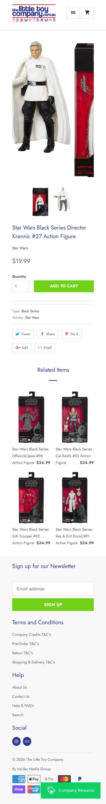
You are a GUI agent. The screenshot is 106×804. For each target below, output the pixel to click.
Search (17, 714)
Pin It (74, 334)
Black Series (30, 311)
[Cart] (87, 13)
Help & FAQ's (23, 705)
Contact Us (21, 696)
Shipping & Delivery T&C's (33, 662)
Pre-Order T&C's (25, 643)
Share (50, 334)
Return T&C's (22, 653)
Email (48, 347)
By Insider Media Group (31, 769)
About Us (19, 687)
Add (24, 347)
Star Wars (20, 248)
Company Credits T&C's (31, 634)
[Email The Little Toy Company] (27, 741)
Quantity (19, 276)
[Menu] (73, 13)
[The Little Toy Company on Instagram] (16, 741)
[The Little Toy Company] (34, 17)
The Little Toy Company (44, 759)
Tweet (25, 334)
